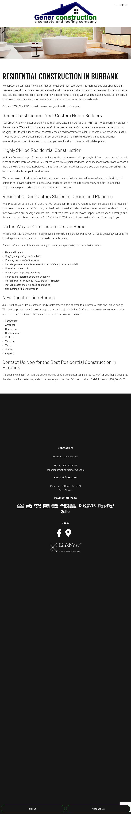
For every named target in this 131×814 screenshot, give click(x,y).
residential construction (92, 131)
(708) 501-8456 (69, 465)
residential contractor (21, 136)
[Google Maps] (68, 533)
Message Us (98, 808)
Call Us (32, 808)
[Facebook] (59, 533)
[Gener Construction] (65, 12)
